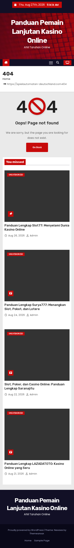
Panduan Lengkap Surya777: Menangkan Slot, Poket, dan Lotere (35, 307)
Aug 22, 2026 (16, 394)
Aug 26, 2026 (16, 235)
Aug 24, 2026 (17, 315)
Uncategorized (16, 174)
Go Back (37, 147)
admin (33, 235)
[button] (58, 62)
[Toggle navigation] (51, 62)
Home (6, 79)
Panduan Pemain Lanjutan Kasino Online (37, 31)
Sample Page (42, 540)
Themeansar (37, 533)
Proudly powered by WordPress (26, 530)
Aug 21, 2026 (16, 473)
